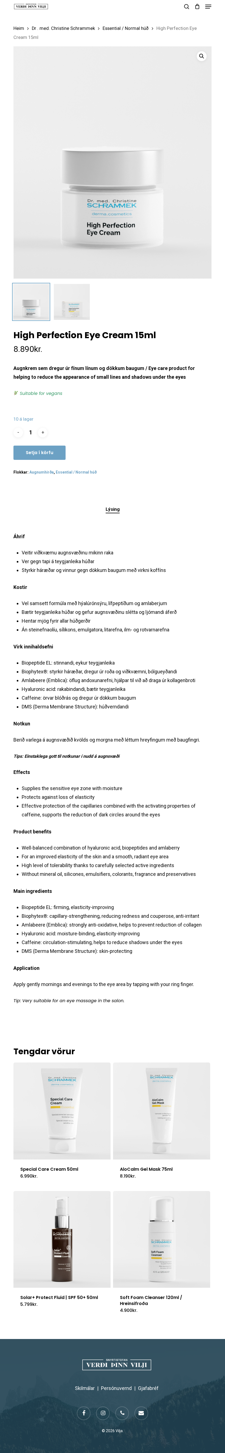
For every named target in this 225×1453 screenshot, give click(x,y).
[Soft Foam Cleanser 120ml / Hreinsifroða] (161, 1239)
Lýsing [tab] (113, 509)
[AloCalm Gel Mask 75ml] (161, 1110)
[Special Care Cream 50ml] (62, 1110)
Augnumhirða (41, 472)
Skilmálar (85, 1388)
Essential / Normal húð (126, 28)
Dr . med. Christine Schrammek (63, 28)
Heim (18, 28)
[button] (208, 6)
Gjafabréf (148, 1388)
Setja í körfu (39, 452)
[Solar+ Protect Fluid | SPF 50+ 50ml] (62, 1239)
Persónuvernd (116, 1388)
